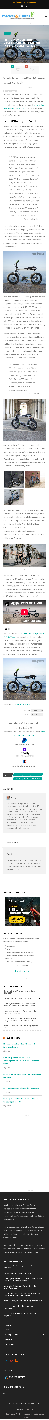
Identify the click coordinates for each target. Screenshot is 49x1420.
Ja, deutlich (11, 946)
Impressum (27, 1414)
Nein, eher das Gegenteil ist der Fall (20, 952)
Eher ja (9, 949)
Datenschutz (39, 1414)
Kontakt (25, 1417)
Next (43, 555)
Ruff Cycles (29, 778)
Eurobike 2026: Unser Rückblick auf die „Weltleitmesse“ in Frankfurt (22, 1075)
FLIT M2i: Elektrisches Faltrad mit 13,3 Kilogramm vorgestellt (22, 1314)
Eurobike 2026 (14, 1038)
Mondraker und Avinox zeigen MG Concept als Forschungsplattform (19, 1045)
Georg (9, 51)
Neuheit (18, 778)
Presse (7, 1330)
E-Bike (26, 775)
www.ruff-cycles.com (22, 704)
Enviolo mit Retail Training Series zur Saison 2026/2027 (20, 992)
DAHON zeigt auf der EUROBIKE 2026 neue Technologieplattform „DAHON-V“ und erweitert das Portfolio (21, 1061)
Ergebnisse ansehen (22, 971)
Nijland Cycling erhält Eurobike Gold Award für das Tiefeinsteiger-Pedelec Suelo (20, 1100)
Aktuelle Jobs (9, 1344)
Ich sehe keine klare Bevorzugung (19, 961)
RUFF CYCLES (37, 710)
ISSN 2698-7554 (13, 1414)
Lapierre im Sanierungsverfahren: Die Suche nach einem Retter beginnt (20, 1012)
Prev (6, 555)
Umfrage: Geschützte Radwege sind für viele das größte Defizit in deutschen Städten (20, 1019)
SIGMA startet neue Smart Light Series (18, 998)
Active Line (36, 775)
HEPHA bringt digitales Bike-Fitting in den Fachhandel (19, 1307)
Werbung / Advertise (12, 1334)
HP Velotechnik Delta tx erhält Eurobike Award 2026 (21, 1088)
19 (24, 569)
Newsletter (9, 1339)
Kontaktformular (31, 1248)
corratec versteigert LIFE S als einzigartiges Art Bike (21, 1027)
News (7, 34)
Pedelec (18, 775)
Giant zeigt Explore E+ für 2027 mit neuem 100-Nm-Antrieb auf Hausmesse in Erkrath (19, 1005)
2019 (39, 778)
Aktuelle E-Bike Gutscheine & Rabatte (24, 2)
